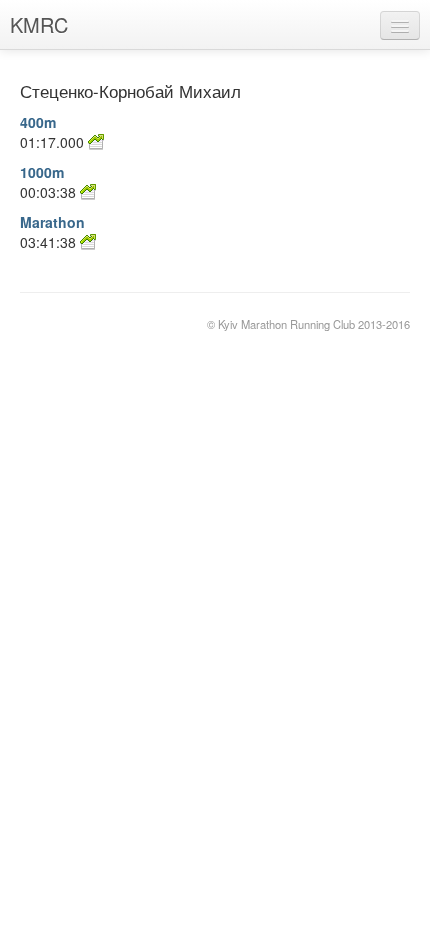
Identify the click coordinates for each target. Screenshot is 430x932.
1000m (42, 172)
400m (38, 122)
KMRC (39, 24)
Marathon (52, 222)
